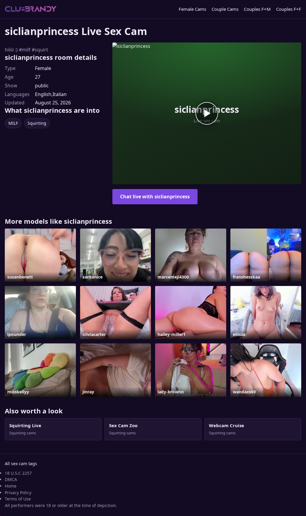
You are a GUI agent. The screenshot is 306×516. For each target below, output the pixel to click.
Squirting (36, 123)
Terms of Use (18, 499)
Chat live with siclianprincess (155, 196)
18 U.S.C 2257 (18, 473)
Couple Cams (225, 9)
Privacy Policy (18, 492)
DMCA (11, 479)
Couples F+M (257, 9)
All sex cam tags (21, 463)
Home (10, 486)
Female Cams (192, 9)
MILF (13, 123)
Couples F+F (288, 9)
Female (43, 68)
